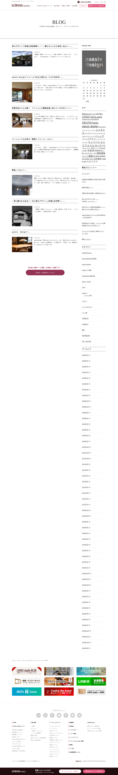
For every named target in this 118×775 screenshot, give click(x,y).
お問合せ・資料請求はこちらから (45, 272)
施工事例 (57, 5)
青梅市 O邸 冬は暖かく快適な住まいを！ (94, 193)
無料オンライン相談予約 (97, 5)
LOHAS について (16, 737)
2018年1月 (85, 441)
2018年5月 (85, 418)
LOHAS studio (21, 5)
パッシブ (99, 136)
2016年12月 (85, 510)
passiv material (86, 264)
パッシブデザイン (89, 139)
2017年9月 (85, 464)
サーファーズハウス (97, 133)
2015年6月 (85, 602)
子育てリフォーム (54, 754)
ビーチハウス (100, 139)
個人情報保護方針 (22, 761)
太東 (83, 150)
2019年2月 (85, 389)
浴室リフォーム (53, 744)
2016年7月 (85, 533)
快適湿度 (98, 150)
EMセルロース (88, 114)
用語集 (71, 744)
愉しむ (103, 150)
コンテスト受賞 (88, 295)
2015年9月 (85, 590)
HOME (14, 722)
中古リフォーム (53, 730)
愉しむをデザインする (89, 153)
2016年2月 (85, 562)
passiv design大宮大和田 (89, 258)
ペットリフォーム (54, 749)
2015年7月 (85, 596)
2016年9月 (85, 521)
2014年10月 (85, 642)
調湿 (85, 161)
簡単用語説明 (86, 335)
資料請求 (83, 5)
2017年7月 (85, 476)
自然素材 (97, 159)
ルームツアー (86, 173)
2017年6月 (85, 481)
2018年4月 (85, 424)
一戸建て (33, 726)
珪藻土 (92, 159)
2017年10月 (85, 458)
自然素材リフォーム (17, 734)
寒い (85, 150)
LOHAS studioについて (44, 5)
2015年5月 (85, 608)
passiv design (90, 126)
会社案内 (71, 726)
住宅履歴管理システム (74, 752)
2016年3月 (85, 556)
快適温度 (91, 151)
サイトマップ (15, 761)
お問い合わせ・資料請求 (70, 771)
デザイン (84, 301)
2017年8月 (85, 470)
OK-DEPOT (95, 119)
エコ (98, 130)
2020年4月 (85, 361)
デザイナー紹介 (16, 748)
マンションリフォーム (55, 726)
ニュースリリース (73, 737)
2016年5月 (85, 544)
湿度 (83, 159)
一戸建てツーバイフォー (37, 730)
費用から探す (34, 735)
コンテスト (88, 133)
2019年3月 (85, 384)
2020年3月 (85, 366)
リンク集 (84, 312)
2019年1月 (85, 395)
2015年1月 (85, 625)
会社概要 (75, 5)
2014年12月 (85, 631)
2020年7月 (85, 355)
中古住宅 (102, 148)
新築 (90, 156)
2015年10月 (85, 585)
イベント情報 (72, 733)
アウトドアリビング (86, 130)
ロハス (98, 145)
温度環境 (102, 156)
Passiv (94, 122)
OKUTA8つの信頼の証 (17, 730)
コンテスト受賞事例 (36, 733)
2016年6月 (85, 539)
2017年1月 (85, 504)
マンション (33, 728)
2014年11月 (85, 636)
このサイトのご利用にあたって (33, 761)
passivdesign (102, 127)
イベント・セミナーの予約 (93, 728)
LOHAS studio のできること (19, 739)
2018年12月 (85, 401)
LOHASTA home (86, 119)
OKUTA (86, 122)
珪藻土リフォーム (54, 747)
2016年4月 (85, 550)
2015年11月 (85, 579)
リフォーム (88, 145)
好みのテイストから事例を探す (38, 738)
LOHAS (85, 117)
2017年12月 (85, 447)
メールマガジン (73, 730)
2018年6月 (85, 412)
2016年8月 (85, 527)
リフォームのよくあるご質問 (76, 741)
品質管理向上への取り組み (18, 751)
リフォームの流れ (16, 741)
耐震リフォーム (53, 737)
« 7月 (87, 101)
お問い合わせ (91, 722)
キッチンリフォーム (55, 742)
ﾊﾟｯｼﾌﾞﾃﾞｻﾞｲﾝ (92, 161)
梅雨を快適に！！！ (88, 187)
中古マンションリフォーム (56, 733)
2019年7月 (85, 372)
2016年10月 (85, 516)
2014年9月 (85, 648)
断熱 (99, 153)
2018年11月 (85, 407)
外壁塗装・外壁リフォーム (56, 740)
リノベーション (96, 142)
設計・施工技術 (86, 341)
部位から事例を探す (36, 740)
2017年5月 (85, 487)
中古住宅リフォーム (55, 735)
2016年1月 (85, 567)
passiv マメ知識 (86, 270)
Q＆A (83, 287)
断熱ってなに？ (86, 239)
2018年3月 (85, 430)
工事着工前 (85, 318)
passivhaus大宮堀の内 (88, 276)
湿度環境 (87, 159)
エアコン (94, 130)
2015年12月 (85, 573)
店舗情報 (71, 722)
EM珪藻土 (99, 114)
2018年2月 (85, 435)
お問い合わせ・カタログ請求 (94, 730)
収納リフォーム (53, 756)
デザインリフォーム (55, 751)
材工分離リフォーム (17, 732)
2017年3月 (85, 493)
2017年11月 (85, 453)
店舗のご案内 (65, 5)
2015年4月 (85, 613)
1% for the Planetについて (18, 746)
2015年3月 (85, 619)
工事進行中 (85, 324)
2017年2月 (85, 499)
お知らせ (84, 293)
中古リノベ (95, 148)
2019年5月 (85, 378)
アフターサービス (16, 744)
